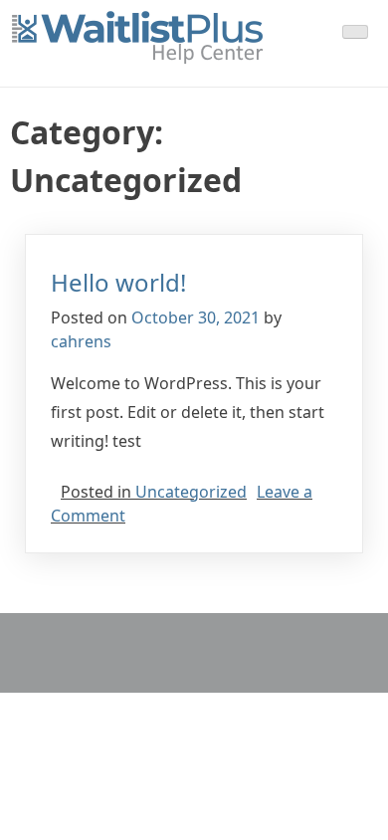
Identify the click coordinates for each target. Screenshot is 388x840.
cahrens (81, 341)
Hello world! (118, 282)
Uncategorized (191, 492)
